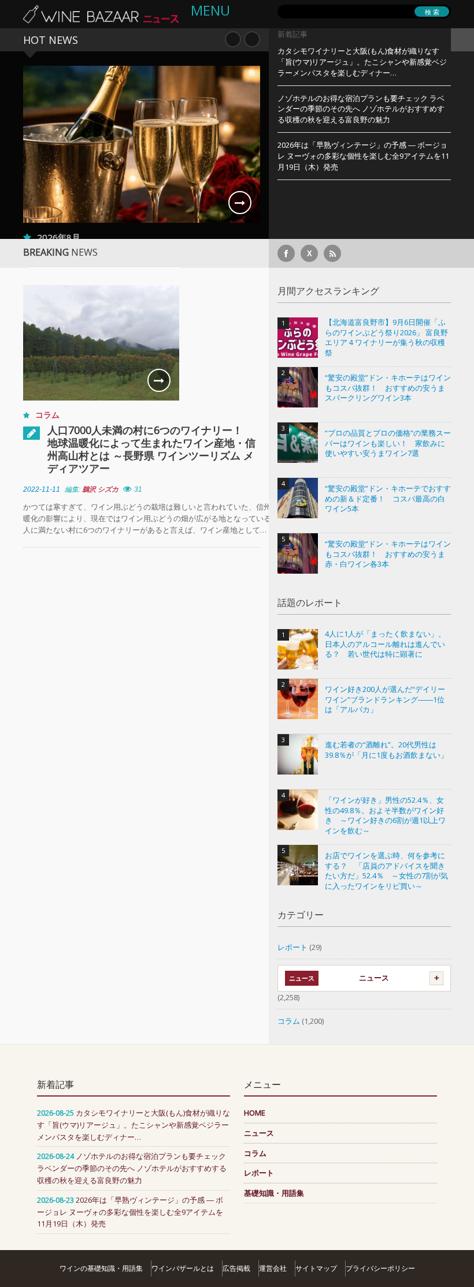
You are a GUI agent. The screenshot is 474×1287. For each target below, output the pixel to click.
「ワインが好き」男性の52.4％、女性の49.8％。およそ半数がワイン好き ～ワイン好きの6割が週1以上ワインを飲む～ (385, 815)
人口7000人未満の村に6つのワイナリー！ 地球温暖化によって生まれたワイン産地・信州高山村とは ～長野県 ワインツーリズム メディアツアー (151, 449)
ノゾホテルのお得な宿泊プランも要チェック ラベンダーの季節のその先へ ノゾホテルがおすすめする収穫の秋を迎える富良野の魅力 (361, 109)
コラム (47, 414)
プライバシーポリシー (380, 1268)
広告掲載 (236, 1268)
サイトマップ (316, 1268)
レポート (292, 947)
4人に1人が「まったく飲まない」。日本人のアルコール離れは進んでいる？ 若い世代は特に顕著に (385, 644)
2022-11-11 (41, 489)
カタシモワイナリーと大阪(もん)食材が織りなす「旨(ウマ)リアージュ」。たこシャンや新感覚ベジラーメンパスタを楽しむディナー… (362, 62)
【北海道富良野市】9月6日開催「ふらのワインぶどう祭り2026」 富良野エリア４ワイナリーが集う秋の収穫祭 (386, 337)
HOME (254, 1113)
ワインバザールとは (182, 1268)
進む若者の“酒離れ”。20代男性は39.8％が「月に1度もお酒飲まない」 (386, 750)
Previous (233, 39)
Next (252, 39)
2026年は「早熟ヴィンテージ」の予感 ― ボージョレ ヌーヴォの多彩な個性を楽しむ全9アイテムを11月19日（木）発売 (363, 156)
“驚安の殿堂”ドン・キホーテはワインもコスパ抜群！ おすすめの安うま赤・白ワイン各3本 (388, 554)
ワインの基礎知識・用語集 (101, 1268)
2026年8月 (58, 237)
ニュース (374, 977)
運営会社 (273, 1268)
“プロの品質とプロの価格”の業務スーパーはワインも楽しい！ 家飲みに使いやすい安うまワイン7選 (388, 443)
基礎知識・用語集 (274, 1193)
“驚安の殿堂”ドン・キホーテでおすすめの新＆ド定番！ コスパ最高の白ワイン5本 (388, 499)
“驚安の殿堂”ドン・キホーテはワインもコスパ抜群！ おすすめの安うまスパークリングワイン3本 (388, 388)
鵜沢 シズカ (100, 489)
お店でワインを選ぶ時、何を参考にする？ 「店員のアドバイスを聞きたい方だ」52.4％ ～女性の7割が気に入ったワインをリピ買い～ (386, 871)
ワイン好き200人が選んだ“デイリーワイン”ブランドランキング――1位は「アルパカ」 (385, 699)
